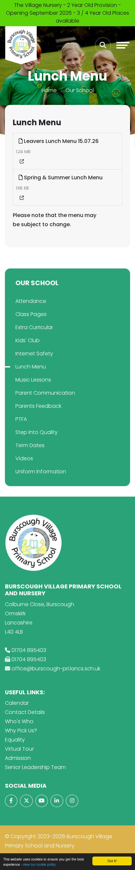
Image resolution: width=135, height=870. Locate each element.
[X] (26, 801)
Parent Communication (45, 393)
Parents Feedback (38, 406)
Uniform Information (40, 471)
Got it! (112, 860)
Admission (18, 758)
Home (49, 90)
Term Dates (30, 445)
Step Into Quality (36, 432)
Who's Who (19, 721)
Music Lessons (33, 380)
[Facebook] (11, 801)
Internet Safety (34, 353)
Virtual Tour (19, 749)
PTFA (21, 419)
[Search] (103, 45)
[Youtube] (41, 801)
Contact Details (25, 712)
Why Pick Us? (21, 730)
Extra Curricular (34, 327)
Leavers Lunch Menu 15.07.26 (61, 141)
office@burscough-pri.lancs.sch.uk (55, 668)
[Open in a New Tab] (22, 161)
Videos (24, 458)
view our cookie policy (39, 864)
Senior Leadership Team (35, 767)
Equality (15, 739)
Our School (80, 90)
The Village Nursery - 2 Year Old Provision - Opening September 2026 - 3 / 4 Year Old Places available (67, 13)
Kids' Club (27, 340)
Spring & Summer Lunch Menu (63, 177)
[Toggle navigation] (123, 45)
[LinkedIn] (56, 801)
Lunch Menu (30, 366)
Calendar (17, 703)
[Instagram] (72, 801)
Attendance (30, 301)
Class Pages (31, 314)
